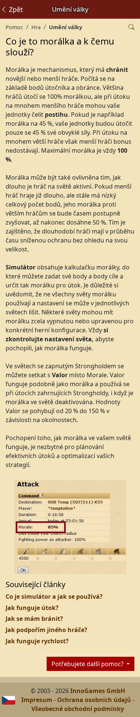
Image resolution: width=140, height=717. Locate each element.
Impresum (36, 700)
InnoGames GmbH (97, 691)
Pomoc (14, 27)
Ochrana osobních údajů (94, 700)
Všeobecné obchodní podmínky (77, 709)
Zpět (15, 9)
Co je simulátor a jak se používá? (54, 596)
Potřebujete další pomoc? (88, 664)
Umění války (65, 27)
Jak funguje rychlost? (37, 641)
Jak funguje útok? (32, 608)
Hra (36, 27)
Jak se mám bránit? (34, 618)
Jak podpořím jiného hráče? (46, 630)
